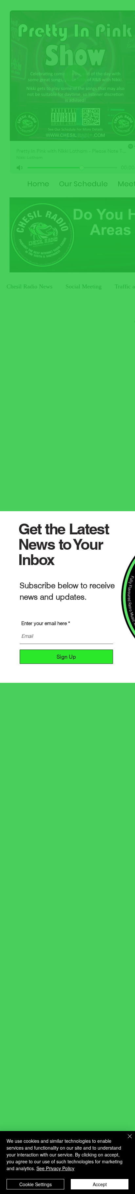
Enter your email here (44, 623)
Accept (100, 1184)
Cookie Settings (35, 1184)
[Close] (126, 1140)
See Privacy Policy (55, 1168)
